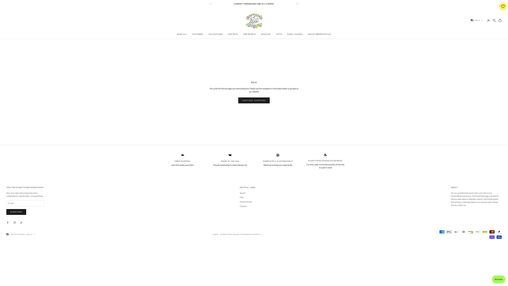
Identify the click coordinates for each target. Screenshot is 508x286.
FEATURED (197, 34)
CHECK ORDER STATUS (319, 34)
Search (243, 193)
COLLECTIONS (216, 34)
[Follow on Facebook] (7, 222)
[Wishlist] (503, 6)
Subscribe (16, 212)
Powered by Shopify (250, 234)
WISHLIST (266, 34)
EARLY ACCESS (295, 34)
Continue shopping (254, 100)
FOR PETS (233, 34)
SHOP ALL (182, 34)
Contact (243, 206)
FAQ (241, 197)
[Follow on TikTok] (21, 222)
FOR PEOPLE (249, 34)
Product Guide (246, 202)
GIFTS (279, 34)
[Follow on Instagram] (14, 222)
